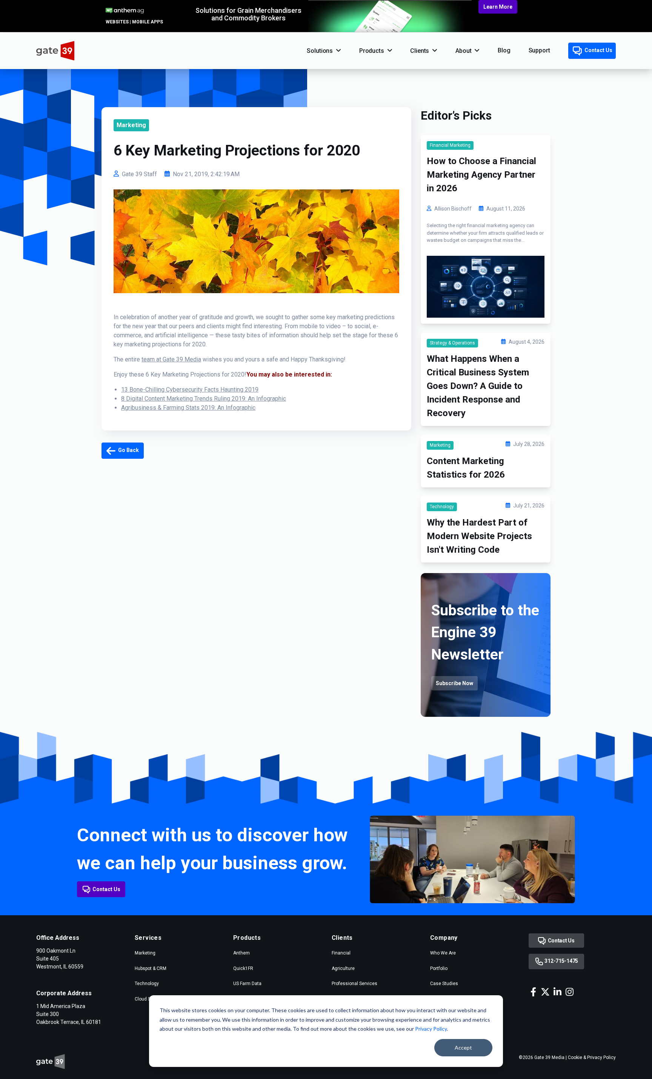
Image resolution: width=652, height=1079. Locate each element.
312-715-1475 (561, 961)
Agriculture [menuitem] (343, 968)
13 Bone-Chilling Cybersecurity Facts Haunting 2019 (189, 389)
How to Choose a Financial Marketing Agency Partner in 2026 (481, 175)
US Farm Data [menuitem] (247, 983)
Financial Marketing (450, 145)
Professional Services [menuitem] (354, 983)
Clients (419, 50)
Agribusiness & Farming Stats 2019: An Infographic (188, 407)
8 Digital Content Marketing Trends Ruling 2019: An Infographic (203, 398)
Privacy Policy (431, 1028)
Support (539, 50)
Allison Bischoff (453, 208)
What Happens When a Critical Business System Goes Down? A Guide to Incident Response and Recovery (478, 386)
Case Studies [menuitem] (444, 983)
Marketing (131, 125)
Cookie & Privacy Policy (592, 1057)
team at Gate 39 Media (171, 359)
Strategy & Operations (452, 343)
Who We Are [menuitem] (443, 953)
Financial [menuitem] (341, 953)
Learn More (497, 7)
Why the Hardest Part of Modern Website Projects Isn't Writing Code (479, 536)
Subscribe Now (454, 683)
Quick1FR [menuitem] (243, 968)
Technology (442, 506)
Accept (463, 1047)
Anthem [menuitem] (241, 953)
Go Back (128, 450)
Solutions (320, 50)
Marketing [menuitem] (145, 953)
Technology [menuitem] (147, 983)
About (463, 50)
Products (371, 50)
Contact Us (597, 50)
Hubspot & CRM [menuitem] (150, 968)
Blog (504, 50)
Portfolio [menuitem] (438, 968)
